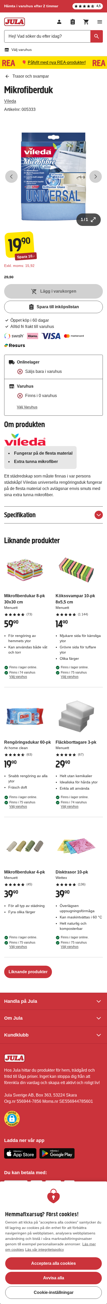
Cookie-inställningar (53, 1292)
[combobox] (53, 36)
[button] (12, 1118)
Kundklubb (16, 1035)
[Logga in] (59, 22)
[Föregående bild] (11, 176)
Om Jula (13, 1018)
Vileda (10, 101)
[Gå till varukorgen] (86, 22)
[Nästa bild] (95, 176)
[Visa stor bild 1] (53, 176)
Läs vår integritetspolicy (44, 1249)
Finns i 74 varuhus (22, 674)
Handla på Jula (20, 1001)
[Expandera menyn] (99, 22)
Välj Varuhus (27, 407)
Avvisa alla (53, 1278)
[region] (53, 1242)
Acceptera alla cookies (53, 1263)
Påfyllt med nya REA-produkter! (57, 62)
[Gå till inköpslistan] (72, 22)
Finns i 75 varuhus (74, 674)
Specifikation (20, 514)
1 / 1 (84, 219)
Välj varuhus (21, 50)
